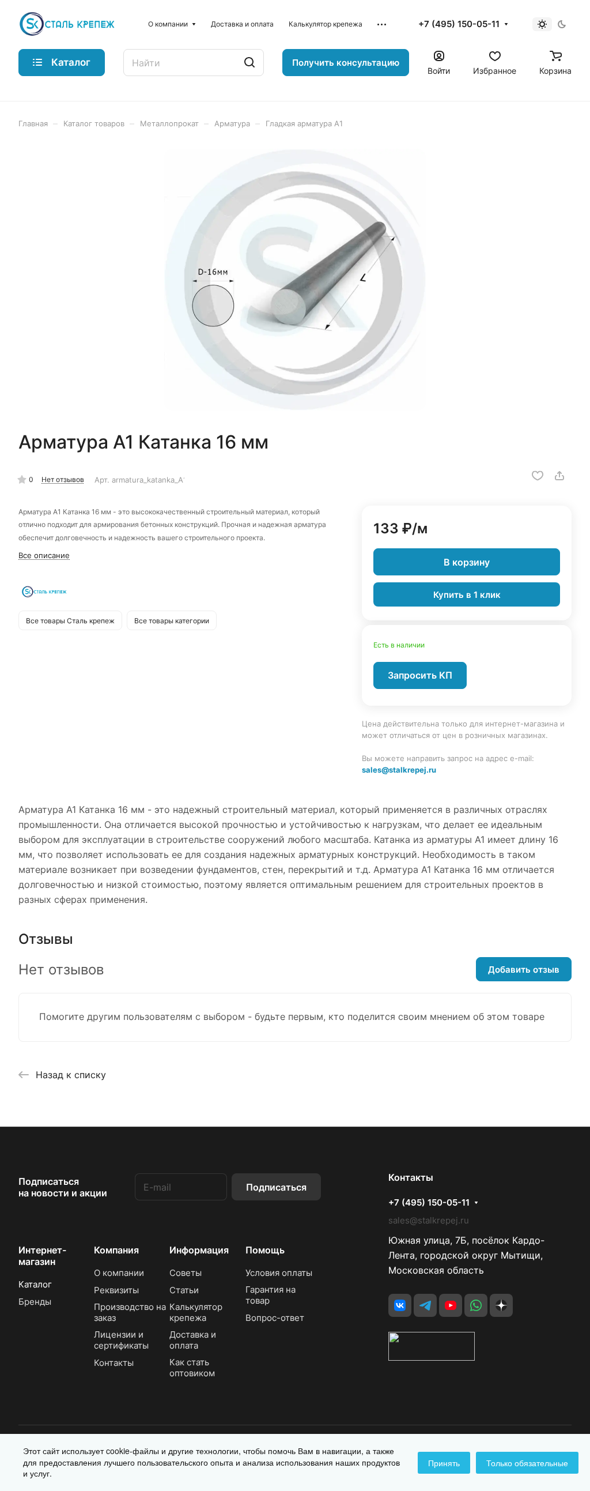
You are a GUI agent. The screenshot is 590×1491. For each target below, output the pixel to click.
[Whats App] (475, 1305)
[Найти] (249, 62)
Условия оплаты (278, 1272)
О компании (119, 1272)
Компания (116, 1250)
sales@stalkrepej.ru (399, 769)
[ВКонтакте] (399, 1305)
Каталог (35, 1284)
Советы (185, 1272)
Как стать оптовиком (192, 1368)
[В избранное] (537, 475)
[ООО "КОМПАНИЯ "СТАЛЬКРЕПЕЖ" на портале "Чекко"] (431, 1357)
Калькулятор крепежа (195, 1312)
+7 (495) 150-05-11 (459, 24)
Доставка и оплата (192, 1340)
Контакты (114, 1362)
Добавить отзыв (523, 969)
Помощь (265, 1250)
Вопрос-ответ (274, 1317)
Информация (199, 1250)
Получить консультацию (345, 62)
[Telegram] (425, 1305)
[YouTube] (450, 1305)
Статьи (184, 1290)
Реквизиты (116, 1290)
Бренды (34, 1301)
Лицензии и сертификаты (121, 1340)
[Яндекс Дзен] (501, 1305)
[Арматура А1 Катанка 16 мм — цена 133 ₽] (295, 280)
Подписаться (276, 1187)
